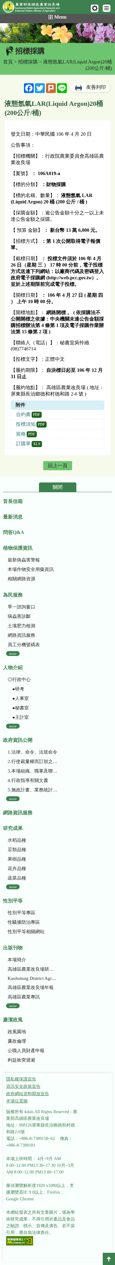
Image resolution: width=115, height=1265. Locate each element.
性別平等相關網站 (26, 931)
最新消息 (13, 516)
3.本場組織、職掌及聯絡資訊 (33, 771)
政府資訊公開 (18, 740)
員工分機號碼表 (24, 644)
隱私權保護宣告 (21, 1079)
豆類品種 (17, 849)
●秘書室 (18, 707)
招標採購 (28, 61)
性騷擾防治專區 (24, 922)
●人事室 (18, 698)
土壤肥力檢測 (21, 625)
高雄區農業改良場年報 (31, 987)
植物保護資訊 (18, 547)
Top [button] (109, 1259)
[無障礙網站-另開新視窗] (19, 1241)
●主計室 (18, 717)
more (13, 653)
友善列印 (96, 87)
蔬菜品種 (17, 878)
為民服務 (13, 594)
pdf (36, 415)
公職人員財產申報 (26, 1050)
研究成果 (13, 828)
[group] (57, 33)
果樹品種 (17, 859)
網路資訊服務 (21, 635)
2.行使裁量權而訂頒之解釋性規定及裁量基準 (33, 761)
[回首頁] (34, 8)
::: (3, 50)
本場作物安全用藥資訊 (31, 569)
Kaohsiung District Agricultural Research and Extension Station (33, 978)
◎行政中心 (19, 679)
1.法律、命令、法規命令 (32, 752)
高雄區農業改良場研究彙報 (33, 969)
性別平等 (13, 900)
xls (36, 444)
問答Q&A (13, 532)
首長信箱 (13, 501)
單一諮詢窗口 (21, 606)
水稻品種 (17, 840)
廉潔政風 (13, 1019)
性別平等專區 (21, 912)
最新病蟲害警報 (24, 559)
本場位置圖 (17, 1101)
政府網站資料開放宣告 (27, 1093)
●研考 (16, 688)
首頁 (8, 61)
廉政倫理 (17, 1041)
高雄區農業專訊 (24, 996)
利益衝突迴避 (21, 1060)
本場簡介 (17, 959)
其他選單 (94, 8)
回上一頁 (57, 465)
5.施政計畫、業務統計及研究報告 (33, 789)
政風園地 (17, 1031)
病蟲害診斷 (19, 616)
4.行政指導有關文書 (28, 780)
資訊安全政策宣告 (23, 1086)
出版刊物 (13, 947)
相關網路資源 (21, 578)
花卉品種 (17, 868)
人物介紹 (13, 667)
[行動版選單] (106, 8)
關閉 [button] (58, 487)
